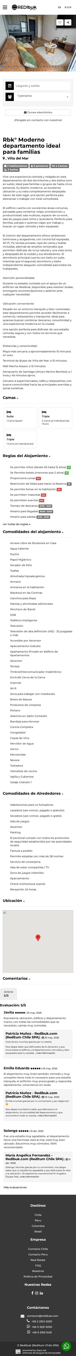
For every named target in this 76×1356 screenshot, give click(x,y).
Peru (38, 1220)
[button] (2, 66)
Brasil (38, 1231)
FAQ (38, 1265)
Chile (38, 1215)
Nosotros (38, 1271)
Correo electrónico (39, 112)
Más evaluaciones (15, 1187)
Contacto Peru (38, 1254)
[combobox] (43, 97)
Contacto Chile (38, 1249)
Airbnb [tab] (8, 993)
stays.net (41, 1350)
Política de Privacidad (38, 1276)
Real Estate (38, 1260)
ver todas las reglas (16, 524)
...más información (44, 1053)
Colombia (38, 1226)
